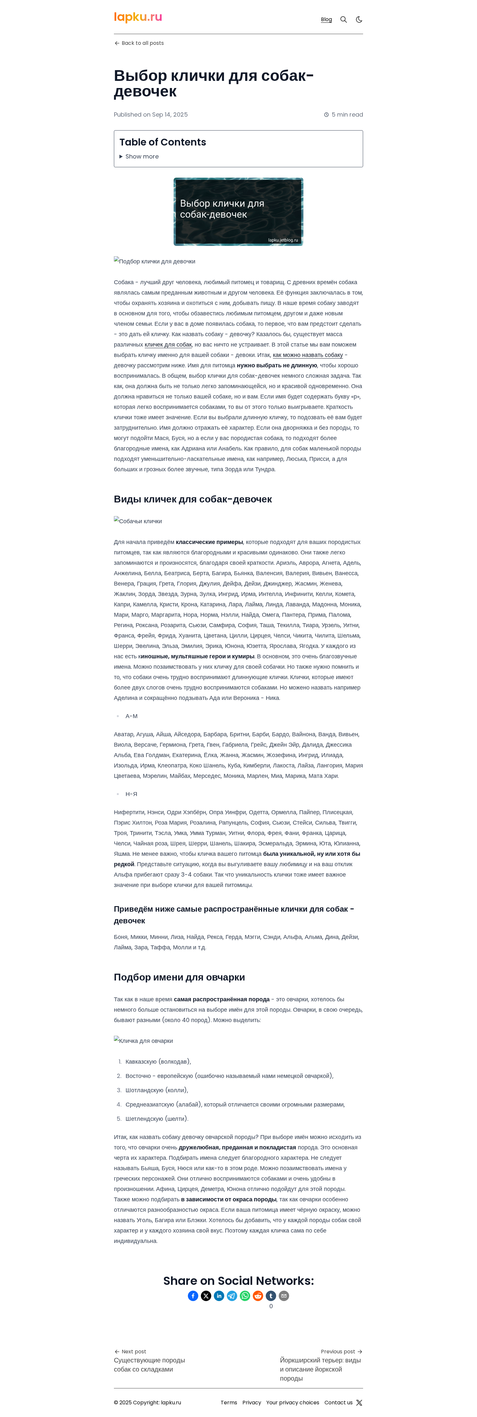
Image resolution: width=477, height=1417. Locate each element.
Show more (142, 156)
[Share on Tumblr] (271, 1296)
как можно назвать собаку (308, 355)
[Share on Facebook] (193, 1296)
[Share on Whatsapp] (245, 1296)
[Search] (344, 19)
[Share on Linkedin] (219, 1296)
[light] (359, 19)
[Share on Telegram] (232, 1296)
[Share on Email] (284, 1296)
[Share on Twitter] (206, 1296)
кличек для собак (168, 344)
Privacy (251, 1402)
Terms (229, 1402)
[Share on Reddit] (258, 1296)
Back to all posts (143, 43)
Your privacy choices (292, 1402)
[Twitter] (359, 1403)
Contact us (338, 1402)
